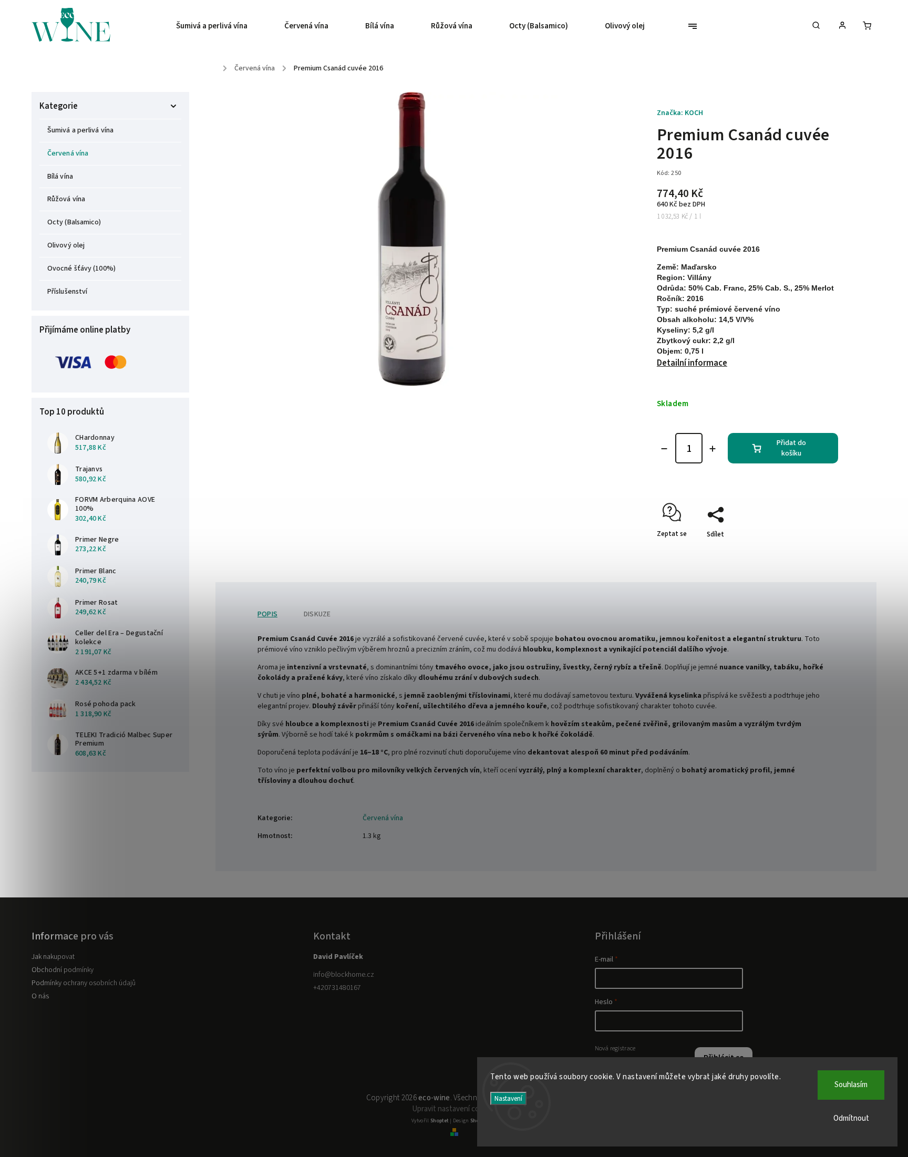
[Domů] (218, 65)
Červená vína (67, 153)
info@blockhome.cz (343, 974)
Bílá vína (60, 176)
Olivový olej (66, 245)
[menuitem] (221, 26)
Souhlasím (851, 1084)
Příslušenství (67, 291)
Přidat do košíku (791, 448)
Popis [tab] (267, 614)
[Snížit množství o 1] (664, 448)
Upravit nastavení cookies (454, 1108)
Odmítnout (851, 1118)
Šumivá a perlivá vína (80, 130)
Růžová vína (66, 199)
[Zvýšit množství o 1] (712, 448)
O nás (40, 996)
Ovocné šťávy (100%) (81, 268)
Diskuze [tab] (317, 614)
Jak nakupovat (53, 957)
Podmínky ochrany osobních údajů (84, 983)
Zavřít (805, 552)
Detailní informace (692, 363)
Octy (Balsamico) (74, 222)
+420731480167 (337, 988)
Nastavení (508, 1098)
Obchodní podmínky (63, 970)
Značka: (680, 113)
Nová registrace (615, 1048)
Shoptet (439, 1120)
